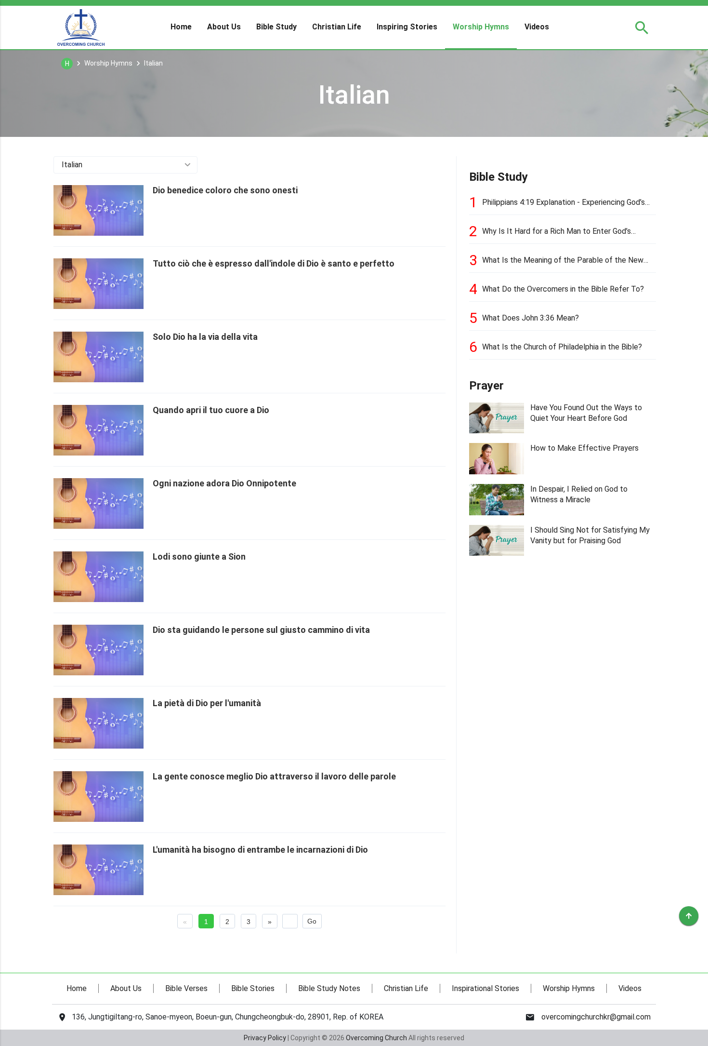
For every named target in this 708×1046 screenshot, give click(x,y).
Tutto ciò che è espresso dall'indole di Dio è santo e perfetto (273, 263)
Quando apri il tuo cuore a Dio (211, 410)
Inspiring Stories (407, 27)
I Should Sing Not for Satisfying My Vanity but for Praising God (590, 535)
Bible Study (276, 27)
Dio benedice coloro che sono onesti (225, 190)
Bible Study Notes (329, 988)
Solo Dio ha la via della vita (205, 337)
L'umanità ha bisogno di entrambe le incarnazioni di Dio (260, 850)
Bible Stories (253, 988)
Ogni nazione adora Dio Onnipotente (224, 483)
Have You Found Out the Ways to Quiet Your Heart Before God (586, 413)
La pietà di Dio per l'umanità (207, 703)
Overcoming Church (376, 1038)
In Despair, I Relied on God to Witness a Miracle (579, 494)
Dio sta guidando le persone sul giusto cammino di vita (261, 630)
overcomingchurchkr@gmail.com (596, 1017)
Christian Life (336, 27)
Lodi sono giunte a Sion (199, 556)
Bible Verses (186, 988)
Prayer (486, 385)
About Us (224, 27)
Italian (72, 164)
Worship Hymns (481, 27)
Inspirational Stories (485, 988)
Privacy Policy (265, 1038)
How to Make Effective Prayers (584, 448)
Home (181, 27)
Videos (536, 27)
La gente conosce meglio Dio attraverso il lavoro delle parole (274, 776)
